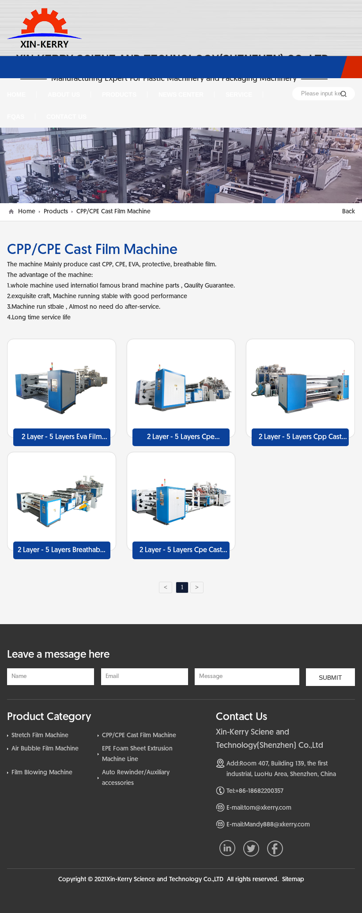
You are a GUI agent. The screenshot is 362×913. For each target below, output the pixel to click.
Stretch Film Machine (39, 735)
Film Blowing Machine (41, 772)
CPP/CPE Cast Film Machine (113, 211)
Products (56, 211)
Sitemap (293, 879)
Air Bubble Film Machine (45, 749)
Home (26, 211)
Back (348, 211)
